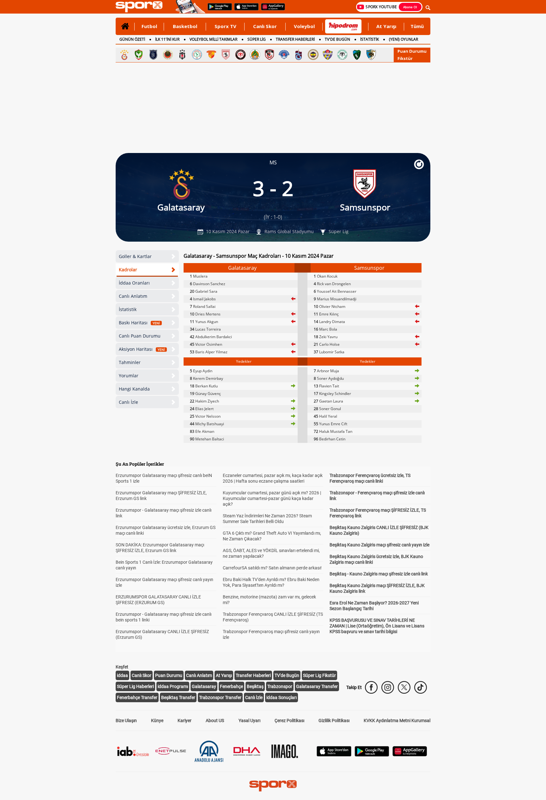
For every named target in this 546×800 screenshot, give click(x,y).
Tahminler (130, 362)
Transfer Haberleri (253, 675)
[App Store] (334, 755)
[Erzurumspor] (371, 54)
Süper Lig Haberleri (135, 686)
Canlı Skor (265, 26)
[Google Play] (372, 755)
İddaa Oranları (134, 283)
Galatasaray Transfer (317, 686)
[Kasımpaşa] (284, 54)
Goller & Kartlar (135, 256)
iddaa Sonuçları (281, 697)
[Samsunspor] (226, 54)
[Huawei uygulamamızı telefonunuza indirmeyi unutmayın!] (270, 9)
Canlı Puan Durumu (140, 336)
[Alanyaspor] (255, 54)
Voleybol (304, 26)
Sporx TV (225, 26)
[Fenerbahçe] (313, 54)
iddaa (122, 675)
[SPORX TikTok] (421, 687)
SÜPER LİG (256, 39)
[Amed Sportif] (138, 54)
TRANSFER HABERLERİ (295, 39)
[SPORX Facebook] (371, 687)
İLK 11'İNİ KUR (167, 39)
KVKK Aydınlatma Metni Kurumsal (397, 720)
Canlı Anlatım (133, 296)
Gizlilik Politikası (333, 720)
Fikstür (405, 58)
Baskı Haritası (139, 323)
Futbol (149, 26)
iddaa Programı (173, 686)
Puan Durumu (412, 51)
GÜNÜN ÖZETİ (132, 39)
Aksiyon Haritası (142, 349)
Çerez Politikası (289, 720)
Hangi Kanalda (134, 389)
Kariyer (184, 720)
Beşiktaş (255, 686)
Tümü (417, 26)
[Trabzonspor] (298, 54)
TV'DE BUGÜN (337, 39)
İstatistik (127, 309)
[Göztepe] (211, 54)
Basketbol (185, 26)
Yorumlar (128, 376)
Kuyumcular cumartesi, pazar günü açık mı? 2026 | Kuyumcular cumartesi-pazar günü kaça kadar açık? (272, 498)
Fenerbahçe (231, 686)
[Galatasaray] (124, 54)
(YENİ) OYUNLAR (403, 39)
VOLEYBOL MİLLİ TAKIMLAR (213, 39)
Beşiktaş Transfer (178, 697)
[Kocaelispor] (356, 54)
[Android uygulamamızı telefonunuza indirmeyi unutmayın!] (217, 9)
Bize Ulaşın (126, 720)
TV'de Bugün (287, 675)
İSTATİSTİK (369, 39)
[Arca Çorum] (240, 54)
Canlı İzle (128, 402)
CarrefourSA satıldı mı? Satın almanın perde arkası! (272, 567)
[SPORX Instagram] (388, 687)
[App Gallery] (409, 755)
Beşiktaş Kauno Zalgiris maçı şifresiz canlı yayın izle (379, 544)
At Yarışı (386, 26)
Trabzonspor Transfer (220, 697)
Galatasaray (204, 686)
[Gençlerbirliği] (167, 54)
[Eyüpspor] (327, 54)
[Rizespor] (196, 54)
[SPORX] (273, 785)
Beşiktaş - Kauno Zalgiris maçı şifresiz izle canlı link (379, 573)
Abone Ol (410, 7)
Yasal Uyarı (249, 720)
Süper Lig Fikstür (319, 675)
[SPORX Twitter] (404, 687)
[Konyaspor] (342, 54)
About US (215, 720)
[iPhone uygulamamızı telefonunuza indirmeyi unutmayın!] (244, 9)
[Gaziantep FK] (269, 54)
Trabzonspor (279, 686)
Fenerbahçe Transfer (137, 697)
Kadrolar (128, 270)
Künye (157, 720)
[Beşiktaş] (182, 54)
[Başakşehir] (153, 54)
